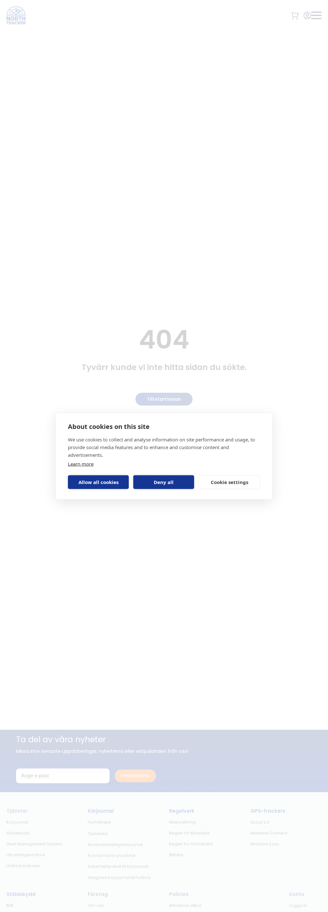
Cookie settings (229, 482)
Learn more (81, 463)
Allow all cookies (98, 482)
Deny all (164, 482)
